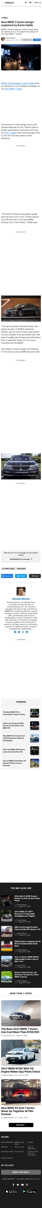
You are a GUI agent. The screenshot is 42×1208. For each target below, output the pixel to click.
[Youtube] (23, 1185)
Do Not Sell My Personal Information (33, 1153)
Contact (30, 1142)
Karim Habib (21, 569)
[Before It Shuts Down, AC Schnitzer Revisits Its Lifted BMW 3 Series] (6, 972)
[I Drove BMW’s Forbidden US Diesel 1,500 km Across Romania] (34, 760)
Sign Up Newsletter (32, 1148)
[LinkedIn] (27, 632)
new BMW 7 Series (13, 89)
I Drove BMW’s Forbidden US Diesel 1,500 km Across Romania (14, 763)
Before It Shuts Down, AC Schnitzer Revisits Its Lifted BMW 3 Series (26, 974)
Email (36, 576)
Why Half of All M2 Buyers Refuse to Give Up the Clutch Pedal (27, 898)
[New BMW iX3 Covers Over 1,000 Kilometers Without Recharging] (34, 735)
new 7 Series (10, 133)
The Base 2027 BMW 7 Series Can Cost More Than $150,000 (20, 1030)
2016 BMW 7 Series (8, 569)
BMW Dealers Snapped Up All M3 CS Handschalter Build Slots (27, 943)
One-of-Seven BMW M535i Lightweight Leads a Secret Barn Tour (27, 959)
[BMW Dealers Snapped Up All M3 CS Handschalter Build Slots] (6, 941)
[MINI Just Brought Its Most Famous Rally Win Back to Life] (6, 927)
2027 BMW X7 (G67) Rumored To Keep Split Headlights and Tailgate (25, 913)
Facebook (8, 576)
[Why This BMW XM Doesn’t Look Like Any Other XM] (34, 747)
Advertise (4, 1147)
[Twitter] (19, 632)
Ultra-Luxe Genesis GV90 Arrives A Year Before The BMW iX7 (13, 725)
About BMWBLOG (7, 1142)
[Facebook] (15, 632)
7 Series (4, 18)
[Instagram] (23, 632)
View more (20, 1125)
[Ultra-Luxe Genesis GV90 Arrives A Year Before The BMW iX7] (34, 722)
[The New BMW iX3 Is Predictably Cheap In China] (34, 710)
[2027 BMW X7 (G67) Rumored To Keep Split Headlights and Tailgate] (6, 911)
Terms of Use (19, 1147)
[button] (37, 476)
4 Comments (37, 39)
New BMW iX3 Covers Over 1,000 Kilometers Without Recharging (14, 738)
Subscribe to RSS (7, 1151)
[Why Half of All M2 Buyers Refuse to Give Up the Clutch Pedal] (6, 896)
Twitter (22, 576)
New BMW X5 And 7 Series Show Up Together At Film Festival (17, 1111)
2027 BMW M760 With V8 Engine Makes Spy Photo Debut (20, 1070)
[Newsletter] (30, 3)
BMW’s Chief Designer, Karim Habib (17, 83)
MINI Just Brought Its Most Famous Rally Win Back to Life (28, 928)
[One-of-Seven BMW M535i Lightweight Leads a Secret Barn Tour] (6, 957)
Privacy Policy (19, 1151)
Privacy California (7, 1158)
